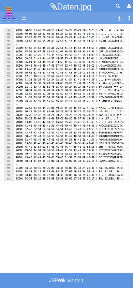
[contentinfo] (119, 18)
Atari (9, 14)
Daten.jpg (74, 6)
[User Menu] (128, 6)
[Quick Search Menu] (117, 5)
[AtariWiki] (9, 12)
